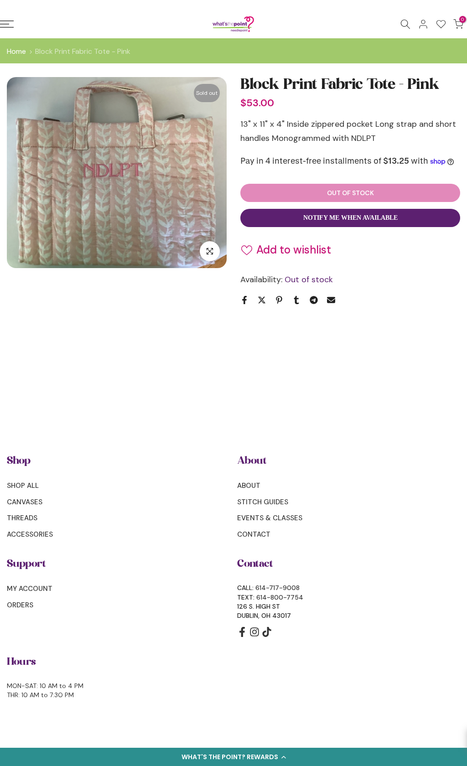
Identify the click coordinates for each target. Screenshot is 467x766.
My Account (29, 588)
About (248, 485)
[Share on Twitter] (262, 300)
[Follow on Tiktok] (267, 635)
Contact (253, 534)
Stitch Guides (262, 502)
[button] (233, 757)
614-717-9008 (277, 588)
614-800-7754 (279, 597)
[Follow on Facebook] (242, 635)
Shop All (23, 485)
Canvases (24, 502)
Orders (20, 605)
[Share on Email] (331, 300)
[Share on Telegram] (314, 300)
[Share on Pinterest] (279, 300)
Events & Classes (269, 518)
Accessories (30, 534)
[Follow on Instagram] (254, 635)
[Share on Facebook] (244, 300)
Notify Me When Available (350, 217)
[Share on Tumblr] (296, 300)
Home (16, 51)
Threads (22, 518)
